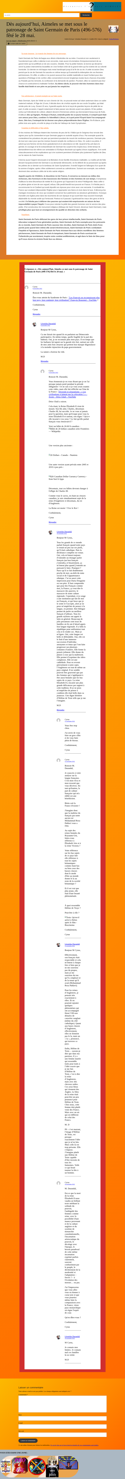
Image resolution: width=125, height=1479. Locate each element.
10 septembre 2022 (62, 533)
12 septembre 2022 (70, 761)
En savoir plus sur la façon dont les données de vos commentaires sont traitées (74, 1445)
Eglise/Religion (114, 39)
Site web (21, 1431)
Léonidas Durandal (48, 323)
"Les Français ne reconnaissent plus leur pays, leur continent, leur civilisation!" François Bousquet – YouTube (66, 298)
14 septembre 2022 (70, 1184)
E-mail (20, 1423)
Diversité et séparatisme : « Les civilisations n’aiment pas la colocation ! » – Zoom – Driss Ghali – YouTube (68, 394)
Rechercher (86, 15)
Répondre (36, 314)
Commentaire (23, 1394)
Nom (20, 1415)
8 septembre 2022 (37, 288)
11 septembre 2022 (70, 721)
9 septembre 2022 (53, 372)
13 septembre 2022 (70, 946)
